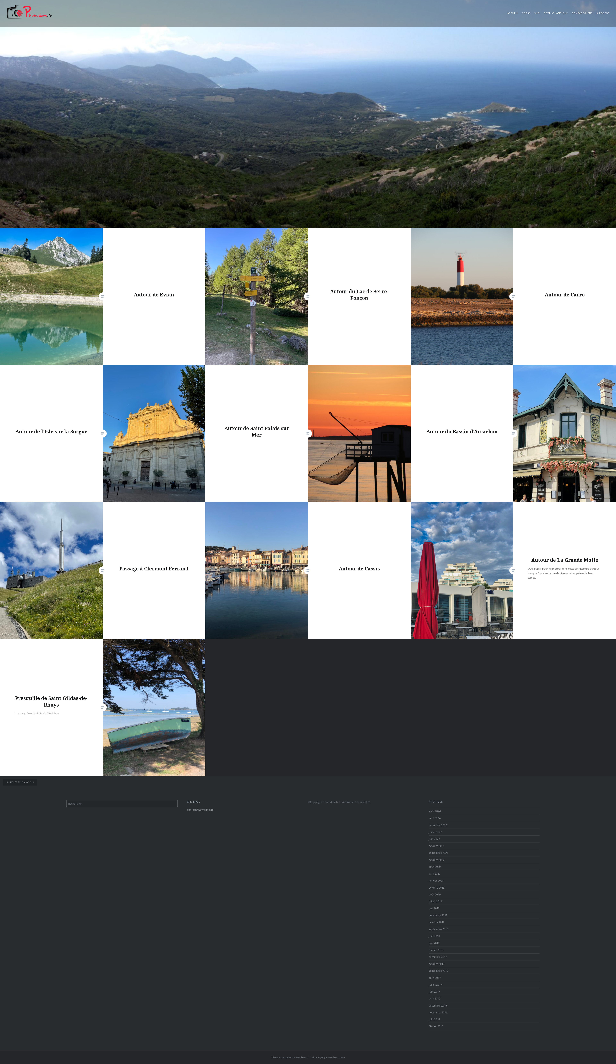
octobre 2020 (437, 860)
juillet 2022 (435, 832)
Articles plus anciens (20, 782)
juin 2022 (434, 839)
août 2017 (435, 978)
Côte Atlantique (556, 13)
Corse (526, 13)
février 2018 (436, 950)
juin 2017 (434, 991)
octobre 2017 (437, 964)
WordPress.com (336, 1057)
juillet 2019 (435, 901)
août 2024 (435, 811)
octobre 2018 (437, 922)
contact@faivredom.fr (200, 810)
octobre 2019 (437, 887)
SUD (537, 13)
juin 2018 (434, 936)
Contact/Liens (582, 13)
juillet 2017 (435, 984)
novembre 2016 (438, 1012)
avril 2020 (434, 873)
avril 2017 (434, 998)
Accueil (512, 13)
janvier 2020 (436, 880)
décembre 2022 (438, 825)
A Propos (603, 13)
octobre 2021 (437, 846)
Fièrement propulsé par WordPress (289, 1057)
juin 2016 (434, 1019)
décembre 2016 (438, 1005)
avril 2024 (434, 818)
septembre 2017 (438, 971)
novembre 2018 (438, 915)
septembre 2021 (438, 853)
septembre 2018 (438, 929)
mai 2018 (434, 943)
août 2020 (435, 867)
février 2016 (436, 1026)
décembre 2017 (438, 957)
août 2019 (435, 894)
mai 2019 (434, 908)
